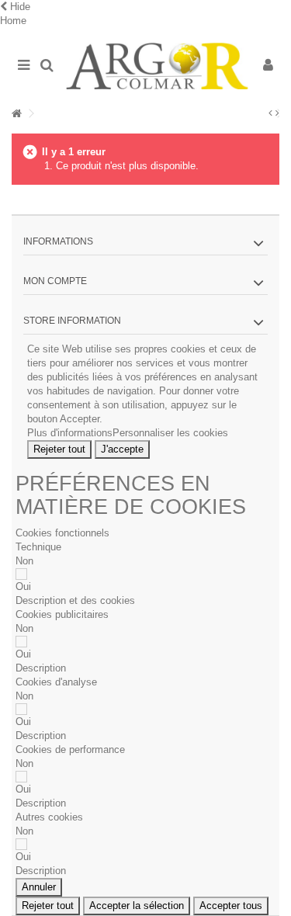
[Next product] (277, 113)
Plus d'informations (70, 433)
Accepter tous (230, 905)
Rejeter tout (59, 449)
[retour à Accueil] (16, 113)
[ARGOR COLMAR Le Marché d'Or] (157, 66)
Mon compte (55, 281)
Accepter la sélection (136, 905)
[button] (75, 600)
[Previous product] (270, 113)
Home (13, 20)
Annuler (39, 887)
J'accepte (122, 449)
